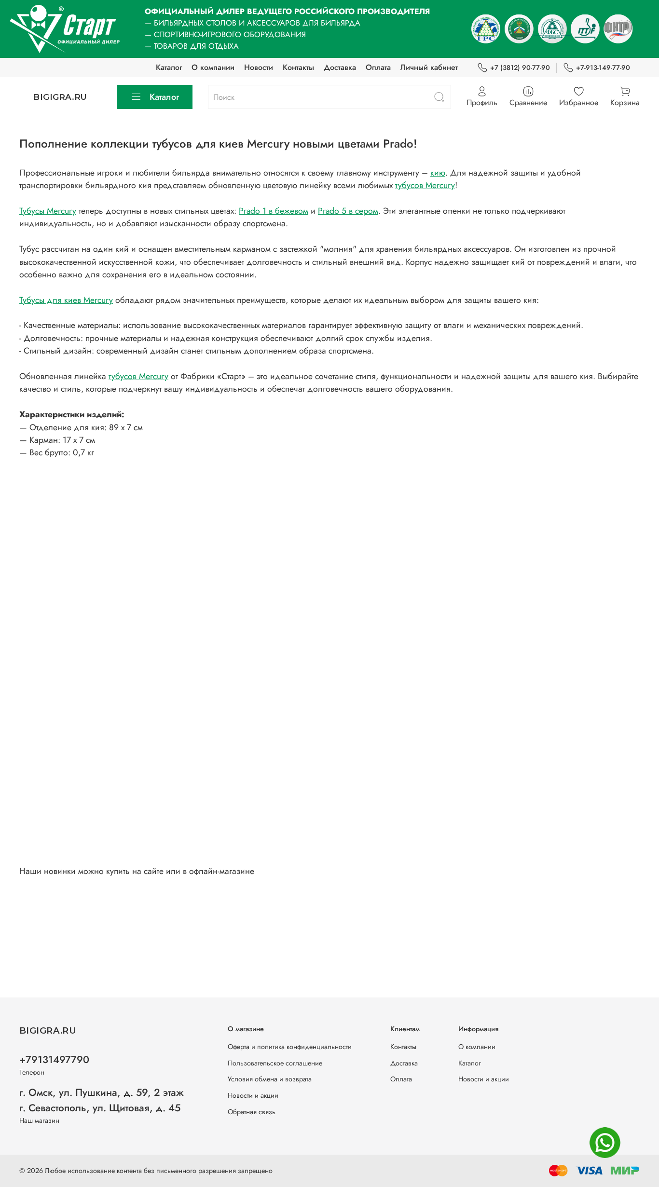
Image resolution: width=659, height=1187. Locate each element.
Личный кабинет (429, 67)
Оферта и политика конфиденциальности (290, 1046)
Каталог (169, 67)
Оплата (378, 67)
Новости (258, 67)
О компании (213, 67)
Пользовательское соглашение (275, 1063)
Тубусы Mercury (47, 211)
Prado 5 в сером (348, 211)
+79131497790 (54, 1059)
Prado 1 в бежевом (273, 211)
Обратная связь (251, 1112)
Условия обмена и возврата (270, 1079)
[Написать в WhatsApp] (605, 1142)
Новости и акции (253, 1095)
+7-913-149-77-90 (603, 67)
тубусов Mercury (425, 185)
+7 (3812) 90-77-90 (520, 67)
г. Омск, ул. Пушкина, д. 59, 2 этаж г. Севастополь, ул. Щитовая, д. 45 (101, 1100)
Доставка (340, 67)
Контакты (298, 67)
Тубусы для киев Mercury (66, 300)
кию (437, 172)
